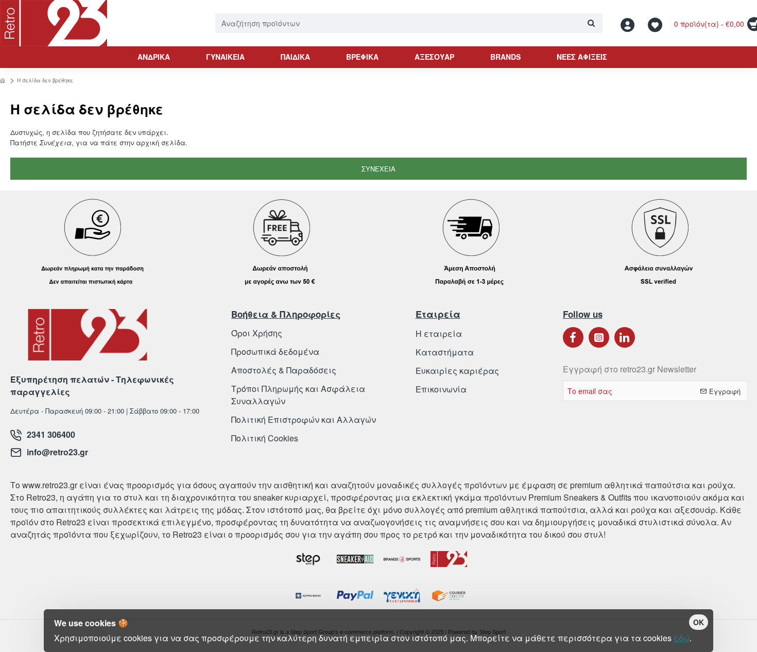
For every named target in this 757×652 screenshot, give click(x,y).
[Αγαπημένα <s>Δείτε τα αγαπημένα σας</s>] (656, 23)
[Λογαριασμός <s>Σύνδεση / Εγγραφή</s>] (630, 23)
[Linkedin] (624, 337)
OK (698, 622)
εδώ (682, 638)
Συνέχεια (378, 169)
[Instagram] (599, 337)
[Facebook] (573, 337)
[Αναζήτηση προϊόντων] (591, 23)
